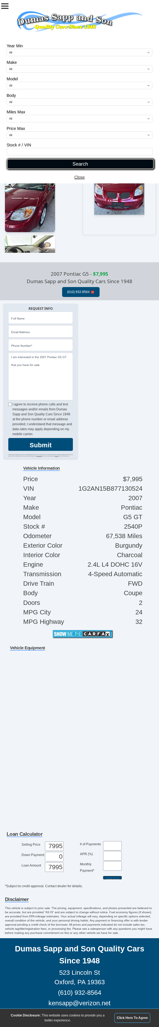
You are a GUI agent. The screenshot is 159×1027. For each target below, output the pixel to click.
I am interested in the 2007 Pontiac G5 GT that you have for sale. (39, 361)
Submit (41, 445)
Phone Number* (21, 345)
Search (80, 163)
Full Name (18, 318)
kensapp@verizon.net (79, 1003)
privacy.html (39, 456)
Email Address (20, 332)
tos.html (56, 456)
